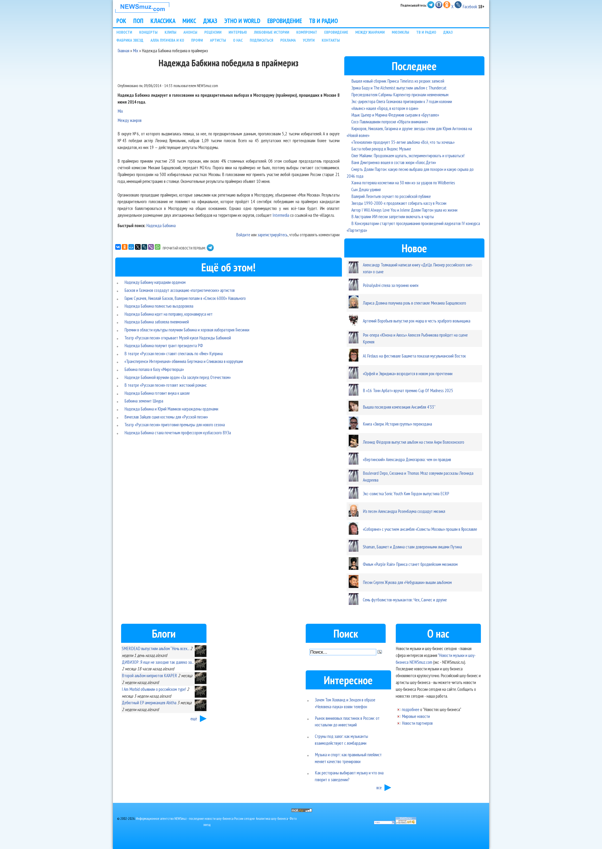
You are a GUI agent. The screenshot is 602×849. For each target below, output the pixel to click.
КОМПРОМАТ (306, 32)
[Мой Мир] (131, 247)
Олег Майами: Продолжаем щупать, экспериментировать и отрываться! (407, 155)
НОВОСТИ (124, 32)
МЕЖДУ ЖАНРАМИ (370, 32)
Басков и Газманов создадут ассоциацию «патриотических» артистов (179, 290)
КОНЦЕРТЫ (148, 32)
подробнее (410, 709)
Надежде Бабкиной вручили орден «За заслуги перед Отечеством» (177, 377)
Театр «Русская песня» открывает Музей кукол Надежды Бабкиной (177, 338)
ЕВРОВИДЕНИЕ (284, 21)
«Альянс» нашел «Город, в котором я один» (384, 108)
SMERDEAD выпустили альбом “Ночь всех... (155, 648)
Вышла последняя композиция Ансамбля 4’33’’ (399, 407)
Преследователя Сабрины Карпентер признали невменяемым (399, 94)
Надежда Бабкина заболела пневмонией (156, 322)
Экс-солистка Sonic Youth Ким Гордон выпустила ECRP (406, 493)
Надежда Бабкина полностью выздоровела (158, 306)
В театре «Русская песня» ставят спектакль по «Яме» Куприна (173, 353)
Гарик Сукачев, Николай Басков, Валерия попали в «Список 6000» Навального (185, 298)
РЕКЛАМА (288, 40)
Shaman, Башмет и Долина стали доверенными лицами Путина (412, 547)
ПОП (138, 21)
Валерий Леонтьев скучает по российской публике (391, 196)
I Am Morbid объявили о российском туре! (154, 689)
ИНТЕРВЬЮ (238, 32)
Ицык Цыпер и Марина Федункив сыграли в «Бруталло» (395, 115)
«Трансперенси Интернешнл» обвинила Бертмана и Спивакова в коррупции (183, 361)
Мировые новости (416, 716)
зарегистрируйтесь (272, 234)
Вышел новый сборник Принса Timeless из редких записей (397, 81)
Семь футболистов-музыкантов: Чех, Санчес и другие (405, 600)
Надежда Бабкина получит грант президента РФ (163, 345)
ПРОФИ (197, 40)
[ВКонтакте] (118, 247)
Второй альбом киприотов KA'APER (149, 675)
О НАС (238, 40)
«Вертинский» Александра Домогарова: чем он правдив (407, 459)
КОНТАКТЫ (331, 40)
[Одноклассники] (124, 247)
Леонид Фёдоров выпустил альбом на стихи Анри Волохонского (413, 442)
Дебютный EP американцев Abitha (149, 702)
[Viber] (151, 247)
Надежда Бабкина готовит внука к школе (157, 393)
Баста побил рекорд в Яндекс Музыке (381, 149)
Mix (135, 50)
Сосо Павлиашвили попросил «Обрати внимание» (389, 122)
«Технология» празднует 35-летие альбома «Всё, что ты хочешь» (403, 142)
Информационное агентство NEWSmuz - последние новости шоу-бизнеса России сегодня (195, 818)
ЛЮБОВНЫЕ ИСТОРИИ (271, 32)
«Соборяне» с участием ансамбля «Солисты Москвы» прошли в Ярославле (420, 529)
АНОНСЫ (190, 32)
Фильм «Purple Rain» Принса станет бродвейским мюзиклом (410, 564)
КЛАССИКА (162, 21)
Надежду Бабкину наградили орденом (155, 282)
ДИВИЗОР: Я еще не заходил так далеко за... (158, 662)
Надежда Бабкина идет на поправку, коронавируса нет (168, 314)
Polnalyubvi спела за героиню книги (390, 285)
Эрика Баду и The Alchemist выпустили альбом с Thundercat (399, 88)
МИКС (189, 21)
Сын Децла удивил (366, 189)
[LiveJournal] (144, 247)
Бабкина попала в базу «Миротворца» (154, 369)
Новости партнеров (417, 723)
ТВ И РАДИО (323, 21)
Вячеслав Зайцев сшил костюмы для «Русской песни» (166, 417)
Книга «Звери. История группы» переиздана (397, 424)
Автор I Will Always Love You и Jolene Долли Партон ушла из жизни (404, 210)
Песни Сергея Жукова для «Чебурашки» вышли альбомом (407, 582)
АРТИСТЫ (218, 40)
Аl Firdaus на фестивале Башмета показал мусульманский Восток (414, 356)
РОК (121, 21)
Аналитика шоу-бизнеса (272, 818)
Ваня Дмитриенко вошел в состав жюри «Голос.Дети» (393, 162)
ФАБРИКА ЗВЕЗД (129, 40)
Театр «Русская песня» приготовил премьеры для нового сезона (174, 424)
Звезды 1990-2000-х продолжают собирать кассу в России (398, 203)
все (379, 787)
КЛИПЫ (170, 32)
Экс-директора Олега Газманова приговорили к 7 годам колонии (401, 101)
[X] (138, 247)
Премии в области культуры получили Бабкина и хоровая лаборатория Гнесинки (186, 330)
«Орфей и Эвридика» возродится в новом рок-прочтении (407, 373)
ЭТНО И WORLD (242, 21)
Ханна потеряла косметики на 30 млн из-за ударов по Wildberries (403, 182)
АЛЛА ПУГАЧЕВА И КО (167, 40)
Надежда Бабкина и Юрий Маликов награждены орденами (171, 409)
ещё (193, 718)
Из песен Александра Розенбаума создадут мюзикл (404, 511)
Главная (123, 50)
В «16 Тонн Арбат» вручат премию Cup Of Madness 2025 (408, 390)
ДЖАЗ (210, 21)
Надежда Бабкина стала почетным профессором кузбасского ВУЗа (177, 432)
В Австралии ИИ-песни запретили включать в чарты (392, 216)
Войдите (243, 234)
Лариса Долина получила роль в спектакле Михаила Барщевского (414, 303)
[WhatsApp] (157, 247)
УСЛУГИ (309, 40)
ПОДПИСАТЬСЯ (261, 40)
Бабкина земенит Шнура (143, 401)
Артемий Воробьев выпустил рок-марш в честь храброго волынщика (416, 321)
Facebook (470, 6)
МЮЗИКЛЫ (400, 32)
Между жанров (130, 120)
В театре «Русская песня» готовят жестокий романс (165, 385)
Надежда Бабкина (161, 225)
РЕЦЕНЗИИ (213, 32)
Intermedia (281, 215)
